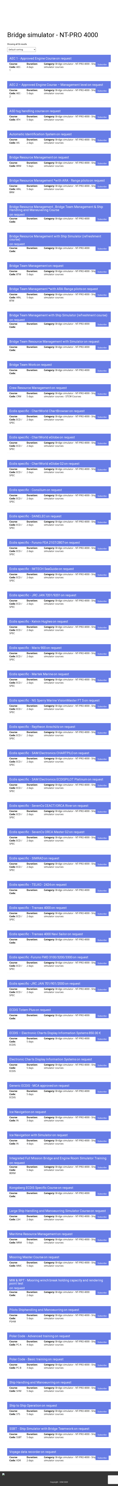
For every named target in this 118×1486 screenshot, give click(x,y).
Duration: (32, 63)
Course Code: (13, 65)
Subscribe (102, 64)
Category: (49, 63)
